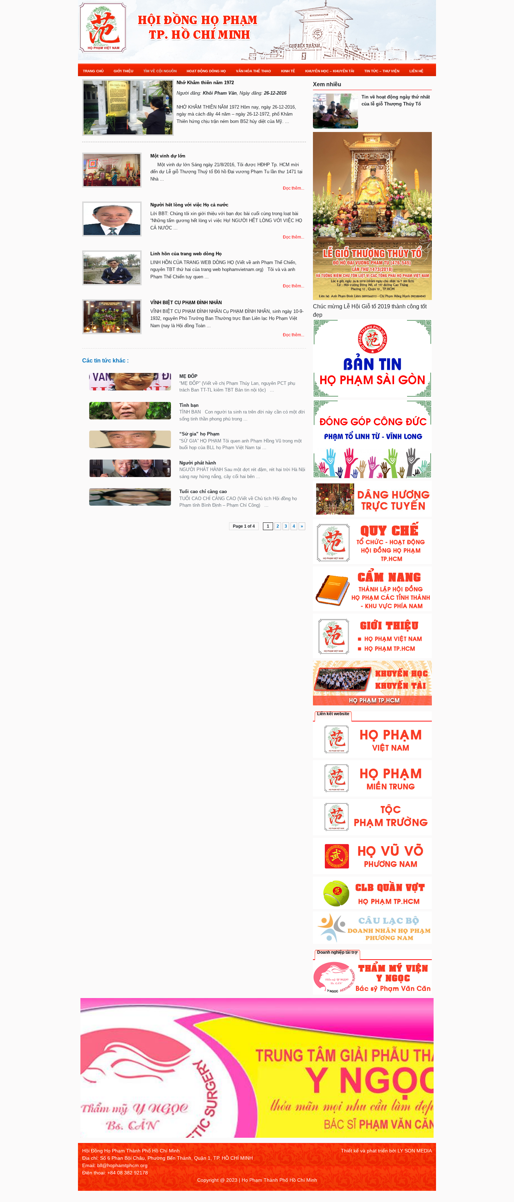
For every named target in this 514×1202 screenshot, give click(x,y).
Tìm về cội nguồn (160, 71)
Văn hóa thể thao (253, 71)
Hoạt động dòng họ (206, 71)
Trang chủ (93, 71)
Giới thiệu (123, 71)
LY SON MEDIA (415, 1150)
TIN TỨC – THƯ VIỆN (381, 71)
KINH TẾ (288, 71)
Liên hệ (416, 71)
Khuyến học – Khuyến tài (329, 71)
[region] (257, 1070)
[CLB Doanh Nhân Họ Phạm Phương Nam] (372, 942)
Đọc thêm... (293, 188)
